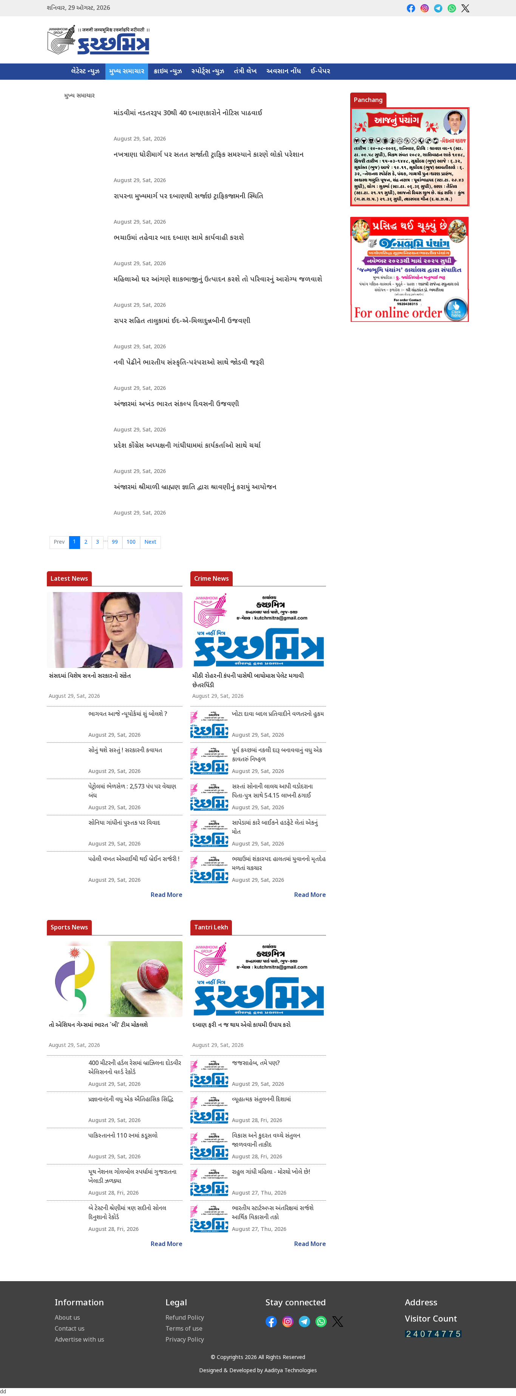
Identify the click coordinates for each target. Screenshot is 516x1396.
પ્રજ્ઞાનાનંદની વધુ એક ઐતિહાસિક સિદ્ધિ (130, 1100)
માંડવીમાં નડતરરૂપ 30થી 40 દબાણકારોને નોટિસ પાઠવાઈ (188, 113)
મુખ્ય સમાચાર (126, 71)
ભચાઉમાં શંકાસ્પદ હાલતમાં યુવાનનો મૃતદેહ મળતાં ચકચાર (279, 864)
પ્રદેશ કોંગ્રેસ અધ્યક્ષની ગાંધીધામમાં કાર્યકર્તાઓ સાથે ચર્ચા (187, 446)
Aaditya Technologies (290, 1370)
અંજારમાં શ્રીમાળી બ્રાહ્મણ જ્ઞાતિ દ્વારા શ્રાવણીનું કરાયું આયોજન (195, 487)
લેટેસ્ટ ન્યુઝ (85, 71)
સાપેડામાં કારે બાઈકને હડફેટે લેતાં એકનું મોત (275, 827)
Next (150, 542)
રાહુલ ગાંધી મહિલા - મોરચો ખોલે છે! (271, 1172)
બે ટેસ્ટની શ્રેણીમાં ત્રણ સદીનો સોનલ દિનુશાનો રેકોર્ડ (127, 1213)
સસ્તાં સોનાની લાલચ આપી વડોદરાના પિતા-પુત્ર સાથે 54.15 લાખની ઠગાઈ (272, 791)
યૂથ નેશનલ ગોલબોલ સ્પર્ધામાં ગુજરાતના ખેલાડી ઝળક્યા (132, 1177)
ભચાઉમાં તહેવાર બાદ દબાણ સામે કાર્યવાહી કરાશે (179, 238)
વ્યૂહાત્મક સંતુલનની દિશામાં (261, 1100)
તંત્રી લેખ (245, 71)
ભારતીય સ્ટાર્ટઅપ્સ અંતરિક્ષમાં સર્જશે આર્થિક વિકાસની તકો (273, 1213)
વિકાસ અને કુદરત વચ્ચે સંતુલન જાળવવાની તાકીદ (266, 1140)
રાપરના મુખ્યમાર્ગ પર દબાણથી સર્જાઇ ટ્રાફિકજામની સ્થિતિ (188, 196)
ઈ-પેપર (320, 71)
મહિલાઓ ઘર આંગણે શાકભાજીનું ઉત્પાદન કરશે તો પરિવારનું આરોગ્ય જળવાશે (218, 279)
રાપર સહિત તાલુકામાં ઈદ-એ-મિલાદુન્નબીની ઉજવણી (182, 321)
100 (131, 542)
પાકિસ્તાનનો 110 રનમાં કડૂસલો (123, 1136)
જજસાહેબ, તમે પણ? (256, 1064)
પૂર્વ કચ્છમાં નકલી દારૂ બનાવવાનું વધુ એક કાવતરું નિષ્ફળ (277, 755)
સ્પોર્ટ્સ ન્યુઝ (208, 71)
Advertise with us (79, 1339)
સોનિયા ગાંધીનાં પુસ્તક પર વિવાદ (124, 823)
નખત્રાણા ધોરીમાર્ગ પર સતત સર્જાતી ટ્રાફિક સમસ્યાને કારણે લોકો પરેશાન (209, 155)
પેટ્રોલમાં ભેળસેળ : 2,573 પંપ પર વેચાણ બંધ (132, 791)
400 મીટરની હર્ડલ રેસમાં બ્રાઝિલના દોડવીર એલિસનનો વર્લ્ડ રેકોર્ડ (134, 1068)
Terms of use (183, 1328)
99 (115, 542)
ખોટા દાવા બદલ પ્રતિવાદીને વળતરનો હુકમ (278, 715)
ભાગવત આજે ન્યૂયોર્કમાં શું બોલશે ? (127, 715)
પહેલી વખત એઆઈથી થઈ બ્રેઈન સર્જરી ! (133, 860)
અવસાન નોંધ (283, 71)
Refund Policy (184, 1317)
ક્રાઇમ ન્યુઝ (168, 71)
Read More (166, 896)
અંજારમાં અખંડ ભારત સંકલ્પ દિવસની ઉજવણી (176, 404)
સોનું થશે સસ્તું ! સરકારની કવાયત (125, 751)
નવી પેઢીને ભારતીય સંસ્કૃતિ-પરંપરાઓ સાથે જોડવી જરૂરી (189, 363)
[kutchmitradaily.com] (433, 1333)
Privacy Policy (184, 1339)
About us (67, 1317)
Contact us (70, 1328)
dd (3, 1392)
